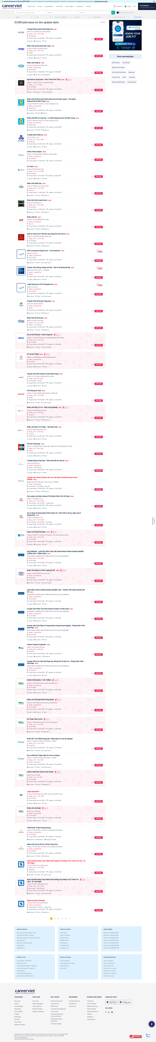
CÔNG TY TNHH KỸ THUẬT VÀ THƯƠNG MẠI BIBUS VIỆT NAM (45, 338)
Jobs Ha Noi (63, 932)
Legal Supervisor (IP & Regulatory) (42, 284)
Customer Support (56, 1023)
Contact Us (72, 1006)
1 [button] (51, 918)
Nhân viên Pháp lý (35, 63)
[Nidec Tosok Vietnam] (21, 775)
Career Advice (69, 6)
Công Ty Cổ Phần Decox (34, 203)
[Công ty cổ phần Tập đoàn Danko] (21, 49)
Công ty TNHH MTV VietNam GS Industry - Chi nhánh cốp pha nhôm (48, 535)
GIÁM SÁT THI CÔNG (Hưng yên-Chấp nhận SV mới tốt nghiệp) (50, 739)
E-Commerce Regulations (58, 1009)
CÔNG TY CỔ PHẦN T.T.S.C (35, 499)
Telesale (89, 1014)
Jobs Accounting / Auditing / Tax (26, 932)
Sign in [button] (129, 6)
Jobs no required (108, 960)
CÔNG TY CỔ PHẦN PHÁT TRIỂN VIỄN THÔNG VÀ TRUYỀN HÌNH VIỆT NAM (49, 446)
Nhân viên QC (34, 217)
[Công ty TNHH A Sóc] (21, 464)
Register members (19, 1024)
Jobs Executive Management (25, 976)
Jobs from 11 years (108, 976)
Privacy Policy (55, 1003)
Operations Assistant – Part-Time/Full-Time (45, 79)
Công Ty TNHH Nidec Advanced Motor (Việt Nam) (42, 683)
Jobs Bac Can (64, 943)
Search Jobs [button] (31, 6)
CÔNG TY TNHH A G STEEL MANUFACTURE (40, 82)
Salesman (131, 72)
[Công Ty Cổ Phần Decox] (21, 203)
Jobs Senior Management (24, 973)
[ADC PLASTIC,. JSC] (21, 138)
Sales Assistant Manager (38, 532)
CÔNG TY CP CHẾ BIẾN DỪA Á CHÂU (38, 219)
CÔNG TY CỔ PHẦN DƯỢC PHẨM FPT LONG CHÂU (42, 154)
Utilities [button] (88, 6)
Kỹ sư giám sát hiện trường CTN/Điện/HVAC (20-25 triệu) (50, 496)
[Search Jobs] (113, 12)
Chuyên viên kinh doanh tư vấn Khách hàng (45, 374)
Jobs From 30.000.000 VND (111, 948)
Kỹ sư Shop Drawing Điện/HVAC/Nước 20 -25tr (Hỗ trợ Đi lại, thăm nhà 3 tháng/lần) (54, 514)
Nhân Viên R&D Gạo (36, 183)
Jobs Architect (21, 940)
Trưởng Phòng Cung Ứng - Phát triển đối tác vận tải (47, 461)
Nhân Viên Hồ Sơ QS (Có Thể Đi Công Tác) (42, 844)
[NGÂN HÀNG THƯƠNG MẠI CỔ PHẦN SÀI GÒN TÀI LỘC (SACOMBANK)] (21, 554)
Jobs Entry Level (21, 963)
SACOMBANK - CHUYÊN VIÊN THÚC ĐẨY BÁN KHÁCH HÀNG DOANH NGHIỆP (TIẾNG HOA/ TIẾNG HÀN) (55, 552)
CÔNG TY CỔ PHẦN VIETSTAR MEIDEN (38, 31)
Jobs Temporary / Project (67, 963)
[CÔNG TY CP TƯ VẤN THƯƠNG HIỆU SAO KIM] (21, 377)
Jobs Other (63, 968)
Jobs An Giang (64, 938)
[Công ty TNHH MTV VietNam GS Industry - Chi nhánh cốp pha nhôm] (21, 535)
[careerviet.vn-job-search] (111, 1002)
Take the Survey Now (101, 1)
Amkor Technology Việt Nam (36, 647)
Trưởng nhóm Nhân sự (37, 135)
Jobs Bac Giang (64, 945)
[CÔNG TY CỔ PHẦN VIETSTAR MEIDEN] (21, 32)
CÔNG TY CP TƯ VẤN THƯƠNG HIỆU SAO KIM (40, 376)
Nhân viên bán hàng (118, 82)
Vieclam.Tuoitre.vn (74, 1001)
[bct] (135, 1036)
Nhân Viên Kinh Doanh (37, 318)
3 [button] (58, 918)
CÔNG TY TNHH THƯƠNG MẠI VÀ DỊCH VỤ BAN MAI (42, 393)
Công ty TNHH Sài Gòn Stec (35, 169)
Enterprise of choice (127, 12)
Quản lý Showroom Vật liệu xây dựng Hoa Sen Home (48, 234)
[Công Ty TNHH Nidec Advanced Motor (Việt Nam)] (21, 683)
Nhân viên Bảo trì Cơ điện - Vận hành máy (44, 427)
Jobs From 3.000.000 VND (110, 932)
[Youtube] (112, 1012)
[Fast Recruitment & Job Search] (12, 6)
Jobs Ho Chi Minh (65, 935)
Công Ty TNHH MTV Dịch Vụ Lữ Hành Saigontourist (42, 104)
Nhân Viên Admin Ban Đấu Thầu (41, 46)
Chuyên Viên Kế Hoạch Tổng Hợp (41, 301)
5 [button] (65, 918)
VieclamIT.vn (72, 1003)
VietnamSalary (49, 6)
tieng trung (116, 77)
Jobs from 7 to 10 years (109, 973)
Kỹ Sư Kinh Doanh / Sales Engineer (40, 335)
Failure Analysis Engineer (38, 644)
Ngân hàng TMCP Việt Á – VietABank (38, 270)
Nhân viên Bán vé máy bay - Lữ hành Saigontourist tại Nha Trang (53, 118)
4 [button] (62, 918)
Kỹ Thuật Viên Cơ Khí (34, 719)
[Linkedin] (108, 1012)
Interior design (91, 1003)
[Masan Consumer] (21, 254)
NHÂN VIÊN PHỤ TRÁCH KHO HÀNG (40, 772)
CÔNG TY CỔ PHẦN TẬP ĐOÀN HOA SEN (39, 236)
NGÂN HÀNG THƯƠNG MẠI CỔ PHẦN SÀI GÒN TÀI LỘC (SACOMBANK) (48, 556)
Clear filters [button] (138, 17)
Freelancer (90, 1001)
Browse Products (38, 1009)
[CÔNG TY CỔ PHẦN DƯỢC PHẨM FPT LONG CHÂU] (21, 155)
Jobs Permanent (65, 960)
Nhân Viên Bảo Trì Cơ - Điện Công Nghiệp (44, 407)
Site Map (17, 1019)
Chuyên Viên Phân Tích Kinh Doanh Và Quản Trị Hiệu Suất (50, 609)
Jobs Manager (21, 971)
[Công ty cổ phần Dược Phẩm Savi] (21, 66)
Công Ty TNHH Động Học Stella (36, 410)
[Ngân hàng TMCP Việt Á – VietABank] (21, 270)
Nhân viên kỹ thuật (34, 808)
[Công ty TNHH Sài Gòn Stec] (21, 170)
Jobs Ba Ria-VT (64, 940)
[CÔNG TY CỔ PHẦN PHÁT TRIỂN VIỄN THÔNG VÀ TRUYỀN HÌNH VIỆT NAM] (21, 447)
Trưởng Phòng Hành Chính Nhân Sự (42, 29)
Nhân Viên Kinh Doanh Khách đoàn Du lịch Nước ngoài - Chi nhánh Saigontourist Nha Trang (51, 100)
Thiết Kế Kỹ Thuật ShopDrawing (39, 828)
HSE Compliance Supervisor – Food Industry (45, 251)
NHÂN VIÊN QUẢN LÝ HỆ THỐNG (39, 680)
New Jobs (17, 1001)
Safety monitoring (92, 1011)
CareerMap (59, 6)
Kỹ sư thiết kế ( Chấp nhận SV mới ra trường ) (43, 755)
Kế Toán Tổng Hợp (35, 444)
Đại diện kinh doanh (118, 67)
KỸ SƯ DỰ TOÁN (35, 354)
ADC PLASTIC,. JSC (33, 137)
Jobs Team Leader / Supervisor (26, 968)
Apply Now (98, 39)
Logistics (132, 77)
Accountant (126, 62)
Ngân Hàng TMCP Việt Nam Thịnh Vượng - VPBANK (42, 482)
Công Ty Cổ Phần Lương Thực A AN (38, 186)
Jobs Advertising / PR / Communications (28, 938)
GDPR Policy (54, 1006)
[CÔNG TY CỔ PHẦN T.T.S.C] (21, 499)
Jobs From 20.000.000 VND (111, 945)
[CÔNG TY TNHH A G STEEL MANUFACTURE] (21, 82)
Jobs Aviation (21, 945)
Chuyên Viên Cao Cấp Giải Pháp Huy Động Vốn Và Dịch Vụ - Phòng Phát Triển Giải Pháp (55, 662)
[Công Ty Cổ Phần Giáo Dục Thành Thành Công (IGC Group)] (21, 795)
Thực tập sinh (131, 82)
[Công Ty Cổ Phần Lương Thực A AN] (21, 186)
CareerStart (79, 6)
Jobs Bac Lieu (64, 948)
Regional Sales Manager (36, 900)
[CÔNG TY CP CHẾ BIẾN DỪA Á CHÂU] (21, 220)
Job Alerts (119, 6)
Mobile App (17, 1016)
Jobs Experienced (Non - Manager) (27, 965)
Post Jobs (35, 1001)
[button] (154, 1)
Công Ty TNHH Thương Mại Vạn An (37, 865)
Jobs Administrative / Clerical (25, 935)
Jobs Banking (21, 948)
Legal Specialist (33, 791)
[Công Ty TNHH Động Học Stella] (21, 410)
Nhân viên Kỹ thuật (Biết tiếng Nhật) (40, 699)
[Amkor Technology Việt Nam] (21, 648)
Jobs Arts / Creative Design (24, 943)
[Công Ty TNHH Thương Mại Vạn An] (21, 864)
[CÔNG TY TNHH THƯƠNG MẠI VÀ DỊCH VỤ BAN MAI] (21, 394)
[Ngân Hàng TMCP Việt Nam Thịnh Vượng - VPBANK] (21, 480)
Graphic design (91, 1009)
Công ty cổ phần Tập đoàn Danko (37, 48)
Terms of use (54, 1011)
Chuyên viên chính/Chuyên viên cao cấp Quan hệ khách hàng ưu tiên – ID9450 (52, 478)
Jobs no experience (109, 963)
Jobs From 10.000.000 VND (111, 940)
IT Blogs (16, 1014)
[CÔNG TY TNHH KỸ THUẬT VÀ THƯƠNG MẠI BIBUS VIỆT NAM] (21, 338)
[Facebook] (105, 1012)
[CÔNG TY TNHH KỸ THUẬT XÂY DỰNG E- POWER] (21, 742)
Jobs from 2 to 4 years (109, 968)
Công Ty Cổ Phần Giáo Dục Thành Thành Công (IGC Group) (45, 794)
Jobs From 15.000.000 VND (111, 943)
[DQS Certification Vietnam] (21, 321)
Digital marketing (92, 1006)
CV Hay (40, 6)
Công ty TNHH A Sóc (33, 463)
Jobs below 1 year (108, 965)
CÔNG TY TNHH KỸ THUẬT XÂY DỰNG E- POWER (42, 741)
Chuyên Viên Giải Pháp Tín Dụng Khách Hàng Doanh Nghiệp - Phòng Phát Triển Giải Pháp (56, 627)
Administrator (91, 1019)
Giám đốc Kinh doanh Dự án (39, 200)
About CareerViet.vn (57, 1001)
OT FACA (32, 166)
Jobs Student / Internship (24, 960)
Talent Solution (37, 1006)
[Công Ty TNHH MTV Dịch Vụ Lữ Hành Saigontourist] (21, 102)
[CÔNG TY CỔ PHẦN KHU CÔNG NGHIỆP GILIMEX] (21, 357)
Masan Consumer (32, 253)
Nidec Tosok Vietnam (33, 775)
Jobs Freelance (64, 965)
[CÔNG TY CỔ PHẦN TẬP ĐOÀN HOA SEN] (21, 237)
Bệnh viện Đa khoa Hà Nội (35, 303)
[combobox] (30, 12)
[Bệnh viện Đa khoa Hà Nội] (21, 304)
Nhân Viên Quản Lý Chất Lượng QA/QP (43, 570)
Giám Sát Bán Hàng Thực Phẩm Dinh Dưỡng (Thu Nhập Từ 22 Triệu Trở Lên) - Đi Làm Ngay (56, 862)
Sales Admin (116, 62)
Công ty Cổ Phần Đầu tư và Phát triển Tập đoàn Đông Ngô (45, 830)
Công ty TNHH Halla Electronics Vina (38, 573)
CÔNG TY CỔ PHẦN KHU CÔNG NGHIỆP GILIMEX (41, 357)
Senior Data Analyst (36, 152)
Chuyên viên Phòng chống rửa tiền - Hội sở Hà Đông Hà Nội (50, 267)
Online (124, 77)
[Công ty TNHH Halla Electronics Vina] (21, 573)
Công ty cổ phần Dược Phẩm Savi (37, 65)
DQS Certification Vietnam (35, 320)
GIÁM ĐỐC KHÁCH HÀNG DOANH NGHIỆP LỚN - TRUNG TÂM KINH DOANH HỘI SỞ (56, 591)
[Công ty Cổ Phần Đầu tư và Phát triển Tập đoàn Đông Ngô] (21, 831)
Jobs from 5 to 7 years (109, 971)
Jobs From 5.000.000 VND (110, 935)
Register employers (38, 1011)
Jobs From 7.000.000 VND (110, 938)
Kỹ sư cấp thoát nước (119, 72)
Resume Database (38, 1003)
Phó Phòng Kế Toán (36, 391)
